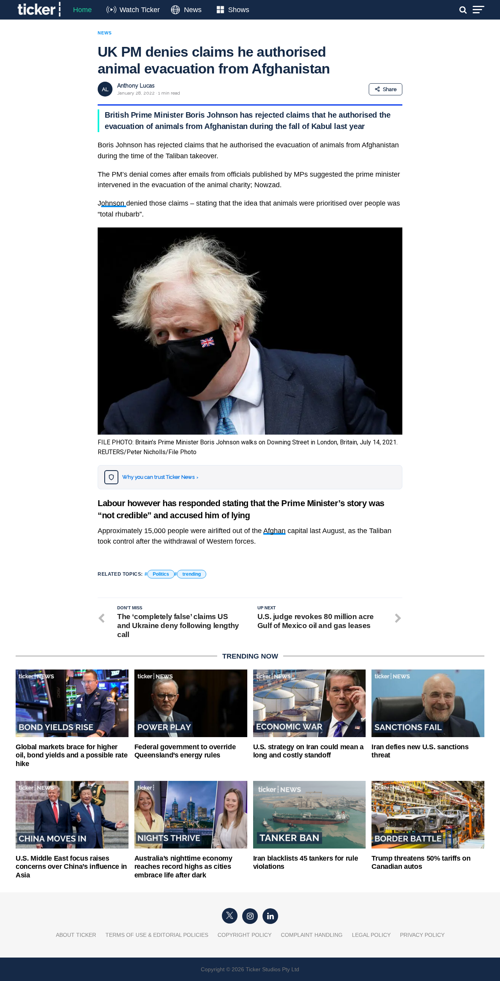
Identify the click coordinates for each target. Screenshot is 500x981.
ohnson (113, 203)
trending (191, 574)
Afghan (274, 531)
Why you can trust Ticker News (160, 477)
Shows (238, 10)
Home (82, 10)
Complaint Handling (312, 935)
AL (105, 89)
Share (389, 89)
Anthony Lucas (136, 85)
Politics (161, 574)
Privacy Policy (422, 935)
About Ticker (76, 935)
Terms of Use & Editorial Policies (156, 935)
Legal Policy (371, 935)
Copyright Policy (244, 935)
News (193, 10)
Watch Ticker (140, 10)
